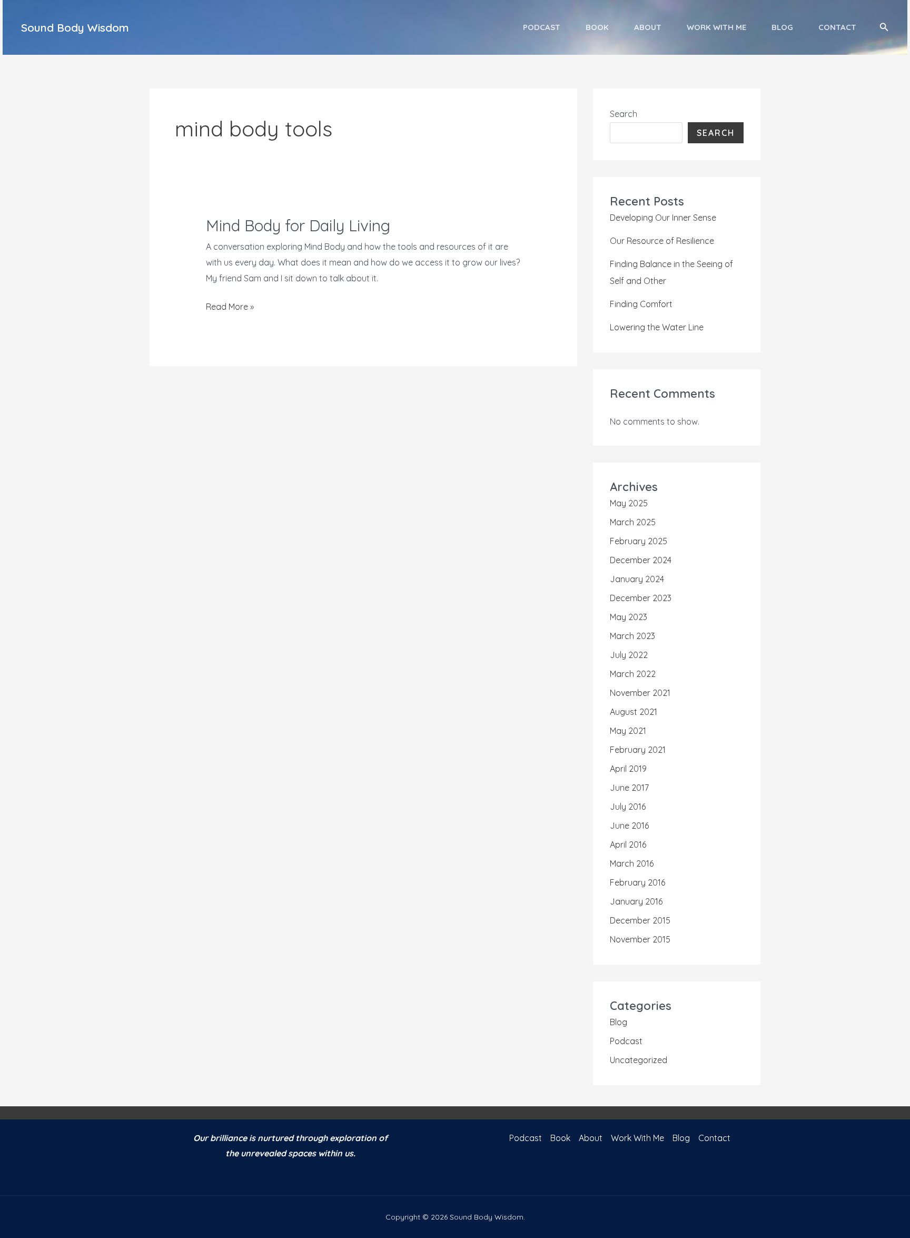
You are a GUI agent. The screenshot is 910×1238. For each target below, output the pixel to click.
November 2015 (640, 939)
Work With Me (716, 27)
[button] (884, 27)
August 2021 (633, 711)
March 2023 (632, 636)
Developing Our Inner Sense (663, 217)
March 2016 (632, 863)
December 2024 (640, 560)
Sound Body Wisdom (75, 27)
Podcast (541, 27)
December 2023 (640, 598)
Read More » (230, 308)
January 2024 (637, 579)
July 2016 (628, 806)
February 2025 (638, 541)
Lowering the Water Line (657, 327)
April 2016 (628, 844)
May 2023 (628, 617)
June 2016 (629, 825)
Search (623, 114)
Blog (782, 27)
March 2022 (633, 674)
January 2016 (636, 901)
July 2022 (629, 655)
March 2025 (633, 522)
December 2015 (640, 920)
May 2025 (629, 503)
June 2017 (629, 787)
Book (597, 27)
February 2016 (637, 882)
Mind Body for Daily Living (298, 225)
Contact (837, 27)
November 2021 (640, 692)
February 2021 (638, 749)
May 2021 (628, 730)
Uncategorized (638, 1060)
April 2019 (628, 768)
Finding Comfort (641, 304)
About (647, 27)
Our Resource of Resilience (662, 240)
